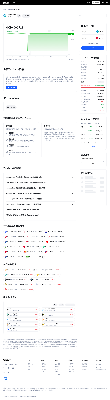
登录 (88, 2)
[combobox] (100, 82)
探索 (93, 163)
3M (60, 31)
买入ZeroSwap (11, 87)
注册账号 (96, 2)
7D (53, 31)
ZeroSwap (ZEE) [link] (17, 9)
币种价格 (10, 9)
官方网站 (12, 107)
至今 (68, 31)
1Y (64, 31)
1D (49, 31)
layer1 (61, 304)
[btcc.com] (6, 3)
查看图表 (71, 59)
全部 (73, 31)
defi (55, 304)
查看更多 (92, 146)
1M (56, 31)
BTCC (4, 9)
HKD (25, 15)
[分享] (19, 16)
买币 (93, 48)
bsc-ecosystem (70, 304)
